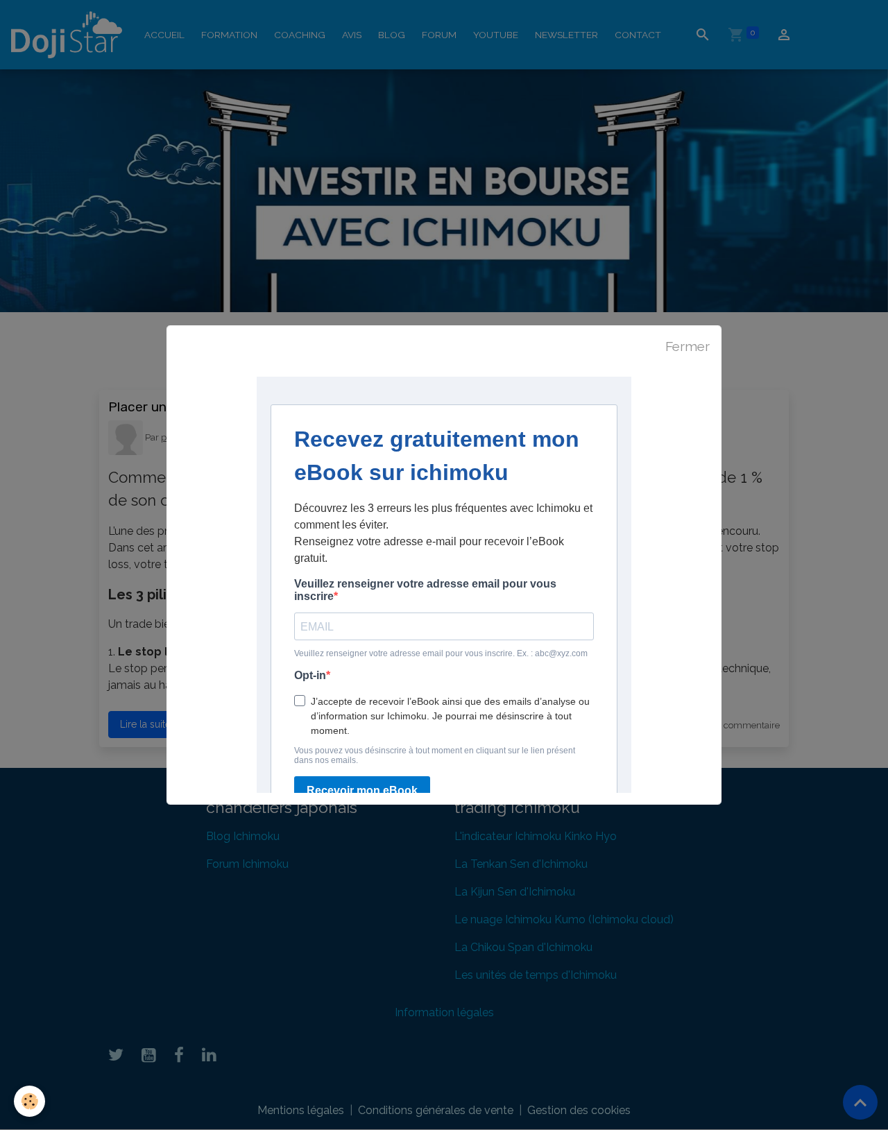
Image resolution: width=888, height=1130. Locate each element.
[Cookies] (29, 1101)
